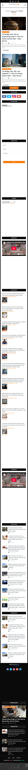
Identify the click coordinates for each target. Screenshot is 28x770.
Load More (14, 88)
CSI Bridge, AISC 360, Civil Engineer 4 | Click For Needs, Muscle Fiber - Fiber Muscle (12, 73)
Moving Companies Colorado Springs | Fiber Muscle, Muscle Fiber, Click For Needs (17, 529)
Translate (12, 203)
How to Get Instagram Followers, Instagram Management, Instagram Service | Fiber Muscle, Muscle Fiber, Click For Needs (13, 350)
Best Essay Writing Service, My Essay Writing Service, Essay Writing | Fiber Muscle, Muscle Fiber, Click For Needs (12, 308)
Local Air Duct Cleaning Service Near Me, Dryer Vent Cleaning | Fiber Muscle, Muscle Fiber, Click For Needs (13, 425)
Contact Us (19, 757)
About (13, 757)
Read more (4, 303)
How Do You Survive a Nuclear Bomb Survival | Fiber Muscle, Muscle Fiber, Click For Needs (13, 294)
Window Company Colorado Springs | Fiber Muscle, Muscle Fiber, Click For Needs (17, 566)
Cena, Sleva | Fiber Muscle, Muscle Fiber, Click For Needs (16, 598)
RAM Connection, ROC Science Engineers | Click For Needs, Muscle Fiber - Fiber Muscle (16, 557)
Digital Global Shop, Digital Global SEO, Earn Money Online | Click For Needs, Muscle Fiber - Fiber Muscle (13, 395)
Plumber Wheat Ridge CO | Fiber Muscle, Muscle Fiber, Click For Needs (13, 720)
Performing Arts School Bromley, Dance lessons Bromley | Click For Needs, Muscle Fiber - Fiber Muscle (16, 605)
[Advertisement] (14, 123)
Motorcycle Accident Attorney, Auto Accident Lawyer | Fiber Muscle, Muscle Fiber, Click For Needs (16, 582)
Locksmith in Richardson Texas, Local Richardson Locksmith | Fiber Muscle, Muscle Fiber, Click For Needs (16, 538)
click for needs (6, 32)
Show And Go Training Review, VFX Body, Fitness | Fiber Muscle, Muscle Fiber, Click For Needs (14, 336)
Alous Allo (5, 43)
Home (9, 757)
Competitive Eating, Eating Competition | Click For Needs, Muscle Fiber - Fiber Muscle (14, 322)
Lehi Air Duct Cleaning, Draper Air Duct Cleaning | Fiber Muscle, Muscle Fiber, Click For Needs (17, 590)
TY (12, 760)
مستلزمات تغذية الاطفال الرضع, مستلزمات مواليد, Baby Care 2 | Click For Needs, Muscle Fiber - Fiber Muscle (14, 410)
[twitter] (13, 1)
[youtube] (19, 96)
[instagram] (15, 1)
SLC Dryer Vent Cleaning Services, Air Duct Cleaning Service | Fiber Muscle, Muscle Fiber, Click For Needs (17, 574)
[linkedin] (20, 669)
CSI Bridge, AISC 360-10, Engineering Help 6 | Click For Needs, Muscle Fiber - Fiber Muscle (12, 37)
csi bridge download (7, 69)
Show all (14, 13)
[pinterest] (18, 1)
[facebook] (10, 1)
